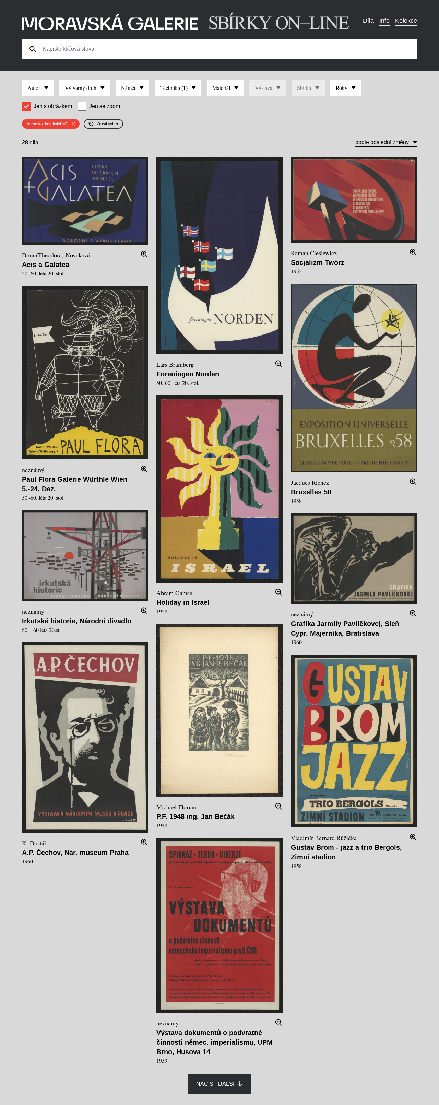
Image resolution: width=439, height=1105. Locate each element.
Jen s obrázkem (53, 106)
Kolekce (406, 20)
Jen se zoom (104, 106)
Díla (368, 20)
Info (384, 20)
